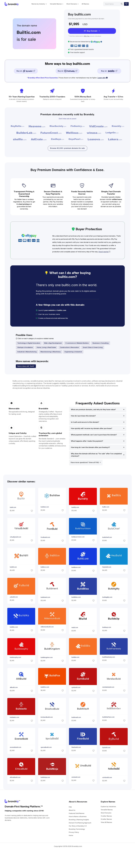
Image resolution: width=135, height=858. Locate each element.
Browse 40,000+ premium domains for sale (67, 148)
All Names (85, 4)
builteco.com (45, 567)
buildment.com (45, 597)
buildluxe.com (76, 567)
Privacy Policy (74, 832)
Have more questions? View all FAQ (85, 462)
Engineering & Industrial (73, 352)
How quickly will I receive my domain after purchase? (91, 428)
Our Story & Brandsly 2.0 (78, 826)
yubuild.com (14, 597)
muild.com (75, 627)
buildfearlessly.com (108, 657)
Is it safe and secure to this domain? (85, 422)
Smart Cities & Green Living (93, 347)
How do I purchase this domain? (83, 416)
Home (71, 835)
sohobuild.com (107, 777)
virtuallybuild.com (15, 537)
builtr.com (13, 507)
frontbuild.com (45, 537)
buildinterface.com (108, 717)
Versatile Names (56, 4)
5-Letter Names (106, 816)
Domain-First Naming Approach (80, 823)
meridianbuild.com (108, 687)
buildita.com (75, 657)
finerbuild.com (76, 747)
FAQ (70, 807)
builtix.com (105, 507)
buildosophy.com (15, 657)
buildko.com (14, 627)
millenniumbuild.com (47, 627)
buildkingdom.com (46, 657)
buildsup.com (106, 627)
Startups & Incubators (25, 347)
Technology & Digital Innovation (28, 343)
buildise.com (45, 507)
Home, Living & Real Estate (46, 347)
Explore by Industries (108, 806)
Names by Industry (38, 4)
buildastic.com (14, 717)
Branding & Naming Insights (79, 819)
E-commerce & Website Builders (77, 343)
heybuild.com (106, 567)
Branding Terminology (77, 829)
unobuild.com (76, 777)
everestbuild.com (15, 747)
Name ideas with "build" (25, 366)
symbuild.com (76, 687)
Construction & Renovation (69, 347)
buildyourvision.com (78, 537)
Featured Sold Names (76, 813)
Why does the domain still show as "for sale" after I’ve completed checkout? (96, 455)
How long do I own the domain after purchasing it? (90, 447)
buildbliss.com (76, 597)
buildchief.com (107, 537)
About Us (72, 810)
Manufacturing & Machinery (51, 352)
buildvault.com (76, 717)
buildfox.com (45, 687)
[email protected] (75, 318)
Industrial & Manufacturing (27, 352)
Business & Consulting (101, 343)
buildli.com (13, 567)
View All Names (106, 822)
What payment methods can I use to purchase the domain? (94, 435)
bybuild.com (106, 747)
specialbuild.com (46, 747)
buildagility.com (107, 597)
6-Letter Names (106, 819)
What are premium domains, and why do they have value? (93, 409)
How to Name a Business (77, 816)
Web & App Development (53, 343)
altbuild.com (13, 687)
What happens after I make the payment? (87, 441)
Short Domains (71, 4)
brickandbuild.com (47, 717)
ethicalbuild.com (15, 777)
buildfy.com (75, 507)
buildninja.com (45, 777)
